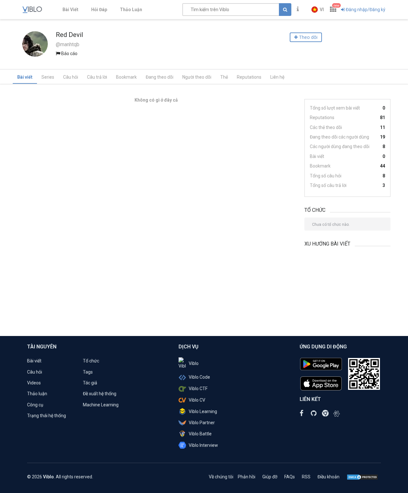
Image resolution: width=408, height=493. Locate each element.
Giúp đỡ (269, 476)
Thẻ (224, 77)
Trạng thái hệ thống (46, 415)
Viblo (194, 363)
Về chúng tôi (221, 476)
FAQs (289, 476)
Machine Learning (101, 404)
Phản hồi (246, 476)
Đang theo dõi (159, 77)
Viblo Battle (200, 433)
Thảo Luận (131, 9)
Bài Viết (70, 9)
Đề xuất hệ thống (99, 393)
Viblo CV (197, 400)
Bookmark (126, 77)
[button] (318, 9)
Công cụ (35, 404)
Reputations (249, 77)
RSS (306, 476)
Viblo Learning (203, 411)
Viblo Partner (202, 422)
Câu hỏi (70, 77)
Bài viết (25, 77)
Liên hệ (277, 77)
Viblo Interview (203, 445)
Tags (88, 372)
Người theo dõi (196, 77)
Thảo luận (37, 393)
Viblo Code (199, 377)
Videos (34, 382)
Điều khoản (328, 476)
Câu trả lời (97, 77)
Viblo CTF (198, 388)
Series (47, 77)
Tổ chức (91, 360)
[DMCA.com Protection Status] (362, 476)
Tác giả (90, 382)
